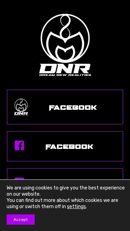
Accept (21, 219)
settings (76, 207)
